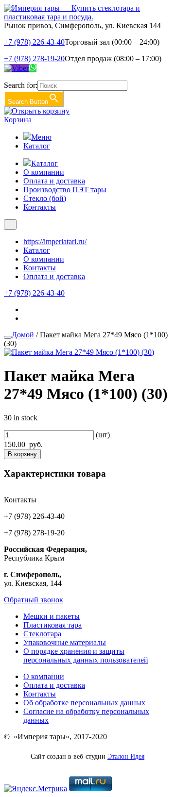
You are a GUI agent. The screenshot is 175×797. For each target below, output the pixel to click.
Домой (23, 335)
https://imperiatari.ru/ (55, 241)
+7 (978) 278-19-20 (34, 58)
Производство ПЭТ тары (64, 189)
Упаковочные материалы (64, 642)
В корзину (22, 454)
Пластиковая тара (52, 625)
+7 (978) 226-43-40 (34, 42)
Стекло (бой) (44, 198)
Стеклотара (42, 634)
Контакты (39, 207)
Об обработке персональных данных (84, 702)
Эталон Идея (125, 756)
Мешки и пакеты (51, 616)
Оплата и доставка (54, 181)
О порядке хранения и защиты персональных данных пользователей (85, 655)
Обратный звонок (33, 600)
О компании (43, 172)
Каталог (36, 146)
